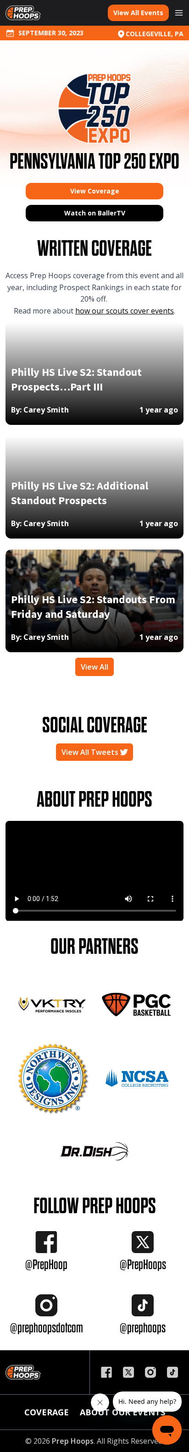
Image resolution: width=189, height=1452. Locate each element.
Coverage (46, 1412)
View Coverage (94, 191)
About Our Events (122, 1412)
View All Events (138, 12)
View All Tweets (90, 752)
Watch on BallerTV (94, 213)
